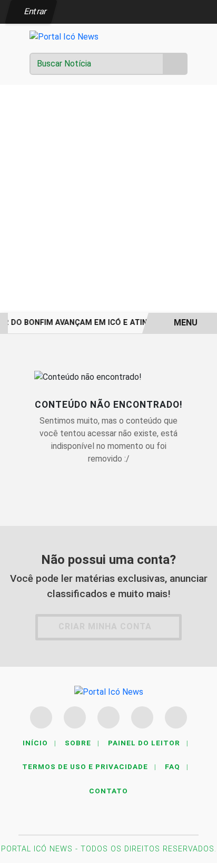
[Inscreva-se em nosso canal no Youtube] (142, 717)
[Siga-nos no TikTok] (176, 717)
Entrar (34, 11)
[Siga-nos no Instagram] (75, 717)
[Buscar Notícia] (175, 64)
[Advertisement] (108, 199)
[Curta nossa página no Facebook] (41, 717)
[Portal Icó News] (63, 36)
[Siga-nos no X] (108, 717)
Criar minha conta (105, 626)
